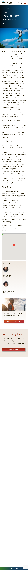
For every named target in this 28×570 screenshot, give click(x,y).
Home (4, 8)
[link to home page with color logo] (7, 2)
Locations (9, 8)
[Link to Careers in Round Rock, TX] (14, 311)
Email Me (5, 278)
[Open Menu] (25, 2)
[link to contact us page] (17, 2)
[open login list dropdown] (21, 2)
